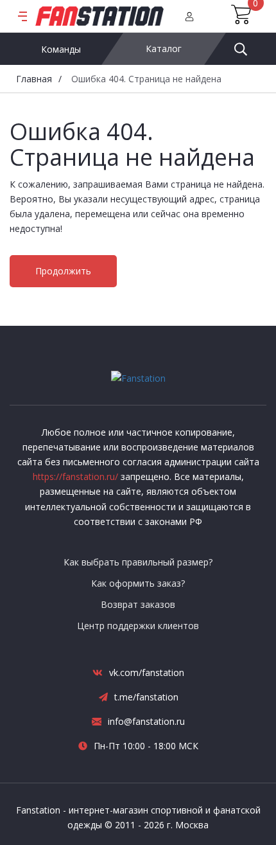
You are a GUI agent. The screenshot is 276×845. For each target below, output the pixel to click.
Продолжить (63, 271)
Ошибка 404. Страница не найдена (146, 79)
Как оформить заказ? (138, 583)
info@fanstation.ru (146, 721)
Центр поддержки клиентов (138, 625)
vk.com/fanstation (146, 672)
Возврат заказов (138, 604)
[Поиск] (240, 49)
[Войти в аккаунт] (189, 16)
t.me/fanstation (146, 697)
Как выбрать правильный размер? (138, 562)
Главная (34, 79)
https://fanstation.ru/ (75, 476)
